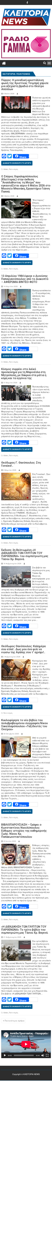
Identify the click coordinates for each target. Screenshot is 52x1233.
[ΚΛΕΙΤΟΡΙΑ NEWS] (4, 62)
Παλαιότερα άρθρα (14, 1020)
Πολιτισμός (13, 169)
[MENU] (49, 63)
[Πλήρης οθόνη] (47, 1055)
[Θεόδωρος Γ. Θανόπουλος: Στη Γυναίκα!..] (16, 474)
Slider (5, 169)
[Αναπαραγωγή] (4, 1055)
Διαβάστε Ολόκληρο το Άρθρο (17, 163)
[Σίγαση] (42, 1055)
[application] (26, 1044)
